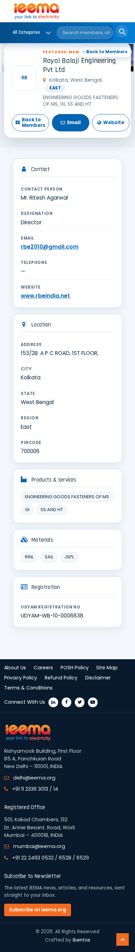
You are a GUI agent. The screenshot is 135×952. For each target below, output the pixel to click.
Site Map (107, 667)
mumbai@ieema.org (39, 846)
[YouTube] (93, 702)
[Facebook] (66, 702)
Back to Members (106, 52)
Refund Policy (61, 677)
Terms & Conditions (28, 687)
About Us (15, 667)
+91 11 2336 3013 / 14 (35, 788)
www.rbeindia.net (45, 295)
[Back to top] (122, 939)
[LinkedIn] (53, 702)
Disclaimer (98, 677)
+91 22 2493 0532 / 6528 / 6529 (50, 857)
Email (74, 122)
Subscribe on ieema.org (37, 909)
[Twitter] (79, 702)
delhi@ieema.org (34, 777)
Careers (43, 667)
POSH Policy (75, 667)
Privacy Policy (20, 677)
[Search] (122, 31)
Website (113, 122)
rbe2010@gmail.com (50, 246)
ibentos (81, 940)
